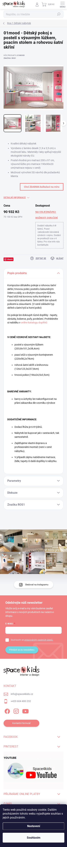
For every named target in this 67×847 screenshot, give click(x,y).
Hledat (59, 14)
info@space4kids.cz (22, 694)
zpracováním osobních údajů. (38, 640)
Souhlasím (33, 837)
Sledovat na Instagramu (36, 584)
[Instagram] (16, 710)
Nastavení (33, 826)
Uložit (10, 259)
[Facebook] (7, 710)
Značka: (10, 58)
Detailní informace (15, 197)
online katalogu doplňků (34, 322)
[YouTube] (25, 710)
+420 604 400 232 (21, 701)
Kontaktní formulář (21, 723)
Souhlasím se (32, 640)
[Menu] (62, 4)
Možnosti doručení (46, 218)
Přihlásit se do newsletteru (21, 650)
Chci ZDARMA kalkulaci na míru (41, 186)
